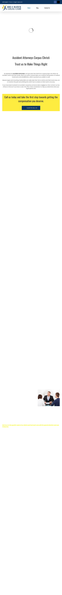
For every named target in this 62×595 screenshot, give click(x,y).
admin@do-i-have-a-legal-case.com (12, 2)
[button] (56, 7)
